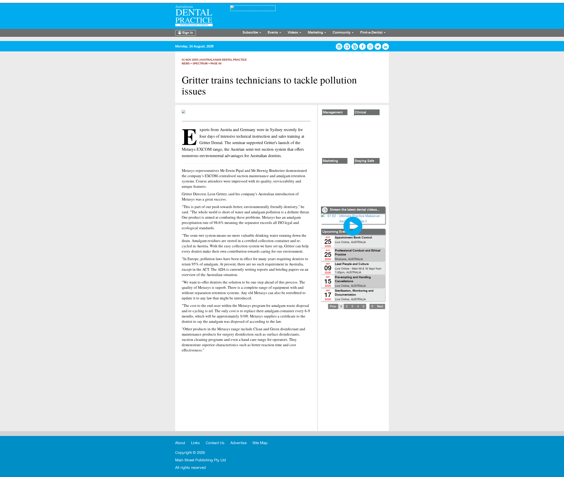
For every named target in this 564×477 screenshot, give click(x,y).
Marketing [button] (316, 32)
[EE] (199, 15)
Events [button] (273, 32)
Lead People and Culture (352, 264)
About (180, 443)
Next (380, 306)
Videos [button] (293, 32)
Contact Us (215, 443)
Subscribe (251, 32)
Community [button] (342, 32)
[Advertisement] (352, 373)
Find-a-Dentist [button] (371, 32)
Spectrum (200, 63)
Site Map (259, 443)
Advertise (238, 443)
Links (195, 443)
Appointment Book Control (353, 237)
